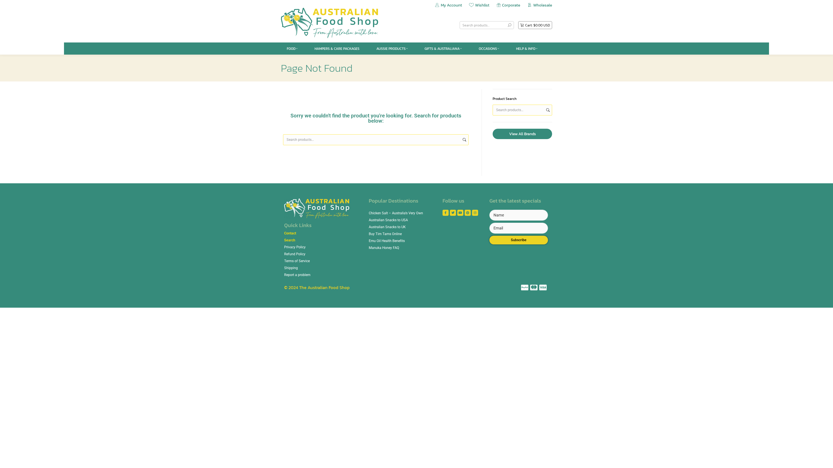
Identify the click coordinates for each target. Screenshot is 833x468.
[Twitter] (453, 213)
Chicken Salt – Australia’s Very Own (396, 213)
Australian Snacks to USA (388, 220)
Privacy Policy (295, 247)
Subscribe (518, 240)
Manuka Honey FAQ (384, 248)
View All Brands (522, 134)
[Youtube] (460, 213)
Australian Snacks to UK (387, 227)
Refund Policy (294, 254)
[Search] (509, 25)
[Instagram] (475, 213)
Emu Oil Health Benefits (387, 241)
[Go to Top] (826, 461)
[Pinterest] (468, 213)
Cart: (537, 25)
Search (464, 139)
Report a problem (297, 275)
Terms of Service (297, 261)
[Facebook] (446, 213)
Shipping (291, 268)
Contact (290, 233)
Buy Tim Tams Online (385, 234)
